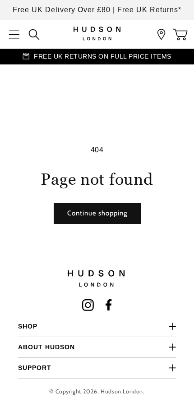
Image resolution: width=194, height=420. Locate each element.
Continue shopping (97, 213)
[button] (14, 34)
